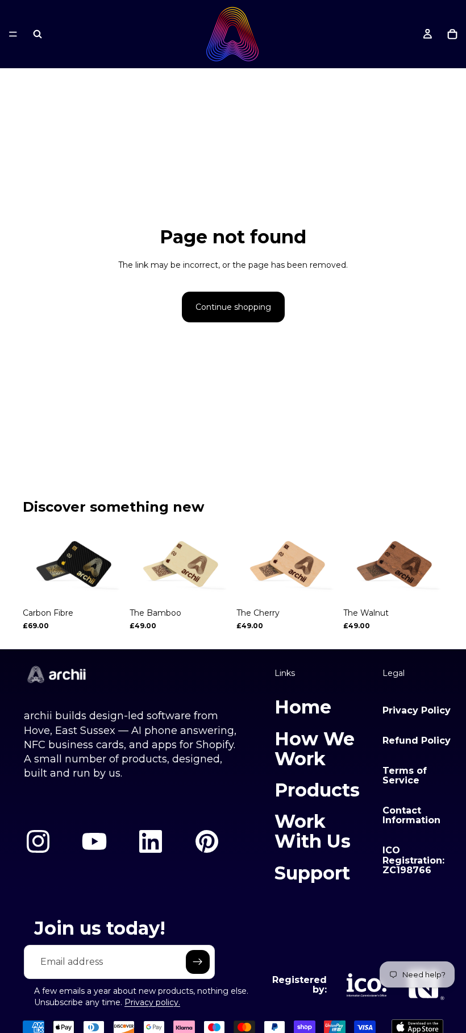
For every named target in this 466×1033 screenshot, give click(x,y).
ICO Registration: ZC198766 (413, 860)
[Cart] (452, 34)
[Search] (37, 34)
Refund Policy (416, 740)
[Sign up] (198, 962)
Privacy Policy (416, 710)
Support (312, 873)
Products (317, 790)
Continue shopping (233, 307)
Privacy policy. (152, 1002)
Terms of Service (404, 775)
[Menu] (13, 34)
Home (302, 707)
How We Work (314, 749)
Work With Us (312, 831)
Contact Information (411, 815)
